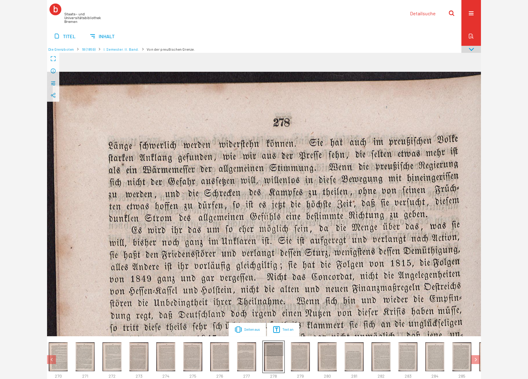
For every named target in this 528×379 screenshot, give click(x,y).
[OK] (451, 13)
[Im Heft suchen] (471, 36)
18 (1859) (89, 49)
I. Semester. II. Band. (121, 49)
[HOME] (75, 13)
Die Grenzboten (61, 49)
